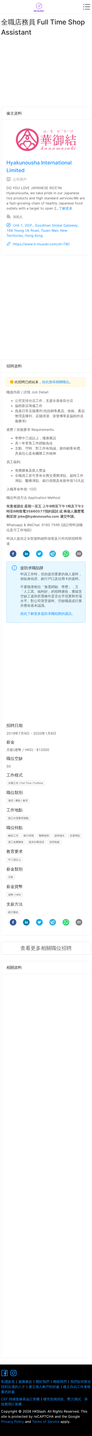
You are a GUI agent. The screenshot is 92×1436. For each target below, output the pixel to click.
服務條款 (25, 1381)
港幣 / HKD (14, 894)
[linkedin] (26, 554)
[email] (79, 554)
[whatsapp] (65, 554)
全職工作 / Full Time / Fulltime (25, 783)
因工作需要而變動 (18, 818)
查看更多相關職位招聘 (46, 948)
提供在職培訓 (36, 842)
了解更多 (66, 208)
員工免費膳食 (16, 842)
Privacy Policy (13, 1421)
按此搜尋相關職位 (55, 382)
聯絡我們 (60, 1381)
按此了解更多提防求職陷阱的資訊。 (47, 613)
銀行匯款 (13, 912)
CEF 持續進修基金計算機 (20, 1399)
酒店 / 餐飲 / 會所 (18, 800)
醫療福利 (44, 835)
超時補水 (59, 835)
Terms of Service (46, 1421)
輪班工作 (13, 835)
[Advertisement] (46, 70)
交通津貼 (75, 835)
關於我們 (42, 1381)
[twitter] (39, 554)
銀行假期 (29, 835)
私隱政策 (8, 1381)
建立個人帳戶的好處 (44, 1387)
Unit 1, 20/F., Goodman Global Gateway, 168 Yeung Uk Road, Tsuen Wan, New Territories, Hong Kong (42, 230)
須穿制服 (54, 842)
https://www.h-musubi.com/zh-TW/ (41, 244)
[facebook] (13, 554)
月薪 (10, 877)
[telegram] (52, 554)
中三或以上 (14, 859)
